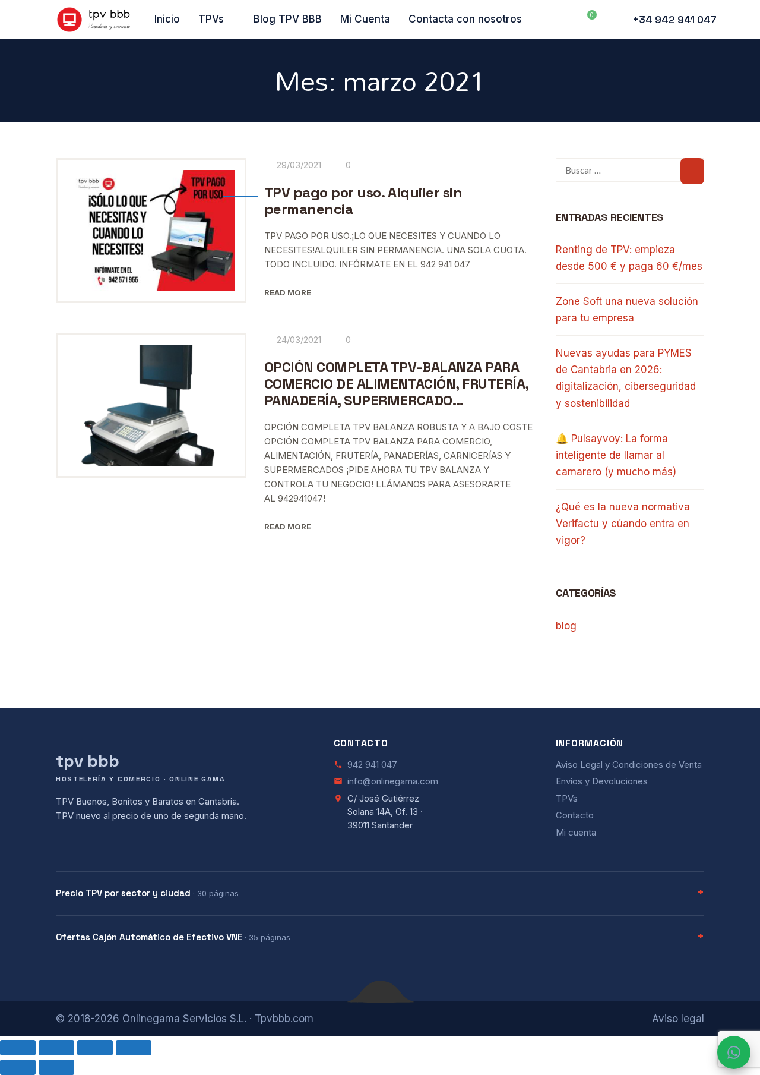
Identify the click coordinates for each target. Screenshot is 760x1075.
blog (566, 626)
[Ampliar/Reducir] (18, 1047)
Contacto (575, 815)
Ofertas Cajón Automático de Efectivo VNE (173, 936)
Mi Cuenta (365, 19)
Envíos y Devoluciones (602, 781)
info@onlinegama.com (392, 781)
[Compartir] (95, 1047)
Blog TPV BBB (288, 19)
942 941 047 (372, 764)
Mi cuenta (576, 832)
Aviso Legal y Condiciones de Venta (629, 764)
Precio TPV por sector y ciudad (147, 893)
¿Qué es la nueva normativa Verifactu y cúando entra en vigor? (623, 523)
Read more (287, 292)
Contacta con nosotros (465, 19)
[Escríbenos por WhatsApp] (733, 1052)
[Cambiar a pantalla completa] (56, 1047)
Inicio (167, 19)
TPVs (211, 19)
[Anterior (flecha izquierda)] (18, 1067)
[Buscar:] (630, 170)
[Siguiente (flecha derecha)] (56, 1067)
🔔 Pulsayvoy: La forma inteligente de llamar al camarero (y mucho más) (616, 455)
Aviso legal (678, 1018)
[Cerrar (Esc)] (133, 1047)
